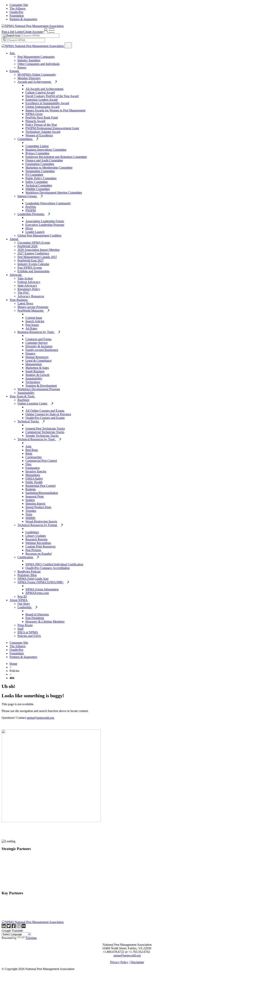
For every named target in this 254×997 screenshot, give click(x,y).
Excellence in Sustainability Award (47, 103)
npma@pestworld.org (40, 717)
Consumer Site (19, 5)
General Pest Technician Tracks (45, 428)
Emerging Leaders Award (41, 99)
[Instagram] (18, 927)
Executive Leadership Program (44, 224)
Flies (28, 464)
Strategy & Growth (37, 375)
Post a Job (8, 31)
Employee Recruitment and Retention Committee (56, 156)
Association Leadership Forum (44, 221)
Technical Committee (38, 185)
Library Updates (35, 535)
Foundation (17, 15)
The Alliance (18, 8)
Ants (28, 446)
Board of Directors (37, 614)
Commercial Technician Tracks (44, 432)
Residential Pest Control (40, 485)
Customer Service (36, 342)
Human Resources (36, 357)
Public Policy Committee (41, 178)
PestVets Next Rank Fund (41, 117)
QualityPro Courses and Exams (45, 417)
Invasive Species (35, 471)
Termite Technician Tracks (42, 435)
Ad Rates (31, 328)
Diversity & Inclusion (38, 346)
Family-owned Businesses (41, 350)
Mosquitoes (32, 475)
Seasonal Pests (34, 496)
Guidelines (32, 532)
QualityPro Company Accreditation (47, 568)
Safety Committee (36, 182)
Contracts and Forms (38, 339)
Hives (29, 228)
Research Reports (36, 539)
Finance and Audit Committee (44, 160)
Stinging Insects (35, 503)
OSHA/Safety (34, 478)
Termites (30, 510)
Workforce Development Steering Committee (53, 192)
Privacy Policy (119, 962)
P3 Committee (34, 174)
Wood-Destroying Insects (41, 521)
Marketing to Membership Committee (48, 167)
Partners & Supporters (23, 19)
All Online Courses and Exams (44, 410)
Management (33, 364)
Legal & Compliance (38, 360)
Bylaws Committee (37, 153)
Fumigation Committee (39, 164)
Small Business (34, 371)
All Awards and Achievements (44, 89)
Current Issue (33, 317)
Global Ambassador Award (42, 106)
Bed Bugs (31, 450)
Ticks (28, 514)
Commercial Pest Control (41, 460)
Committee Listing (37, 146)
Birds (28, 453)
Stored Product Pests (38, 507)
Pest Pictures (33, 550)
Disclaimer (137, 962)
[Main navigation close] (68, 45)
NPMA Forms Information (42, 589)
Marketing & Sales (37, 367)
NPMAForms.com (37, 593)
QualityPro (16, 12)
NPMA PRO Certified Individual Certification (54, 564)
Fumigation (32, 468)
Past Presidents (34, 618)
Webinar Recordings (38, 543)
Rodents (30, 489)
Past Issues (32, 325)
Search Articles (34, 321)
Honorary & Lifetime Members (44, 621)
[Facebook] (14, 927)
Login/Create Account (29, 31)
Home (13, 663)
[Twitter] (9, 927)
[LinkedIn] (4, 927)
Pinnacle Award (35, 121)
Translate (31, 938)
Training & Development (41, 385)
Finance (30, 353)
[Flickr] (23, 927)
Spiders (30, 500)
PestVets (30, 207)
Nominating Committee (40, 171)
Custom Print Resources (40, 546)
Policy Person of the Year (41, 124)
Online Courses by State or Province (48, 414)
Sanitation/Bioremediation (41, 493)
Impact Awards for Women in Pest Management (55, 110)
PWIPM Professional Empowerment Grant (52, 128)
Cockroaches (33, 457)
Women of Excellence (39, 135)
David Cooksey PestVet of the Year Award (52, 96)
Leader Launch (34, 232)
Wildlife (30, 518)
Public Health (33, 482)
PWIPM (30, 210)
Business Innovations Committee (45, 149)
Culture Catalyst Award (40, 92)
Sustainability (33, 378)
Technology (32, 382)
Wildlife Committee (37, 189)
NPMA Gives (34, 114)
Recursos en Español (38, 553)
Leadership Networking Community (48, 203)
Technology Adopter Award (42, 131)
